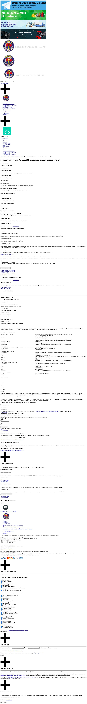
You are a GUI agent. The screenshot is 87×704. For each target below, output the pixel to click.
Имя (43, 671)
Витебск (4, 548)
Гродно (9, 548)
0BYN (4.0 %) (37, 417)
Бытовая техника (5, 598)
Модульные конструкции (7, 627)
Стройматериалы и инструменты (9, 612)
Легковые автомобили (7, 581)
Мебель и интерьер (6, 602)
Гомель (6, 548)
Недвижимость (5, 580)
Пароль (26, 647)
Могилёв (12, 548)
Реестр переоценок (7, 106)
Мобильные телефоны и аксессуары (10, 595)
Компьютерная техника (7, 596)
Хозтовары (4, 625)
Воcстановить (3, 702)
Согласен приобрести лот (6, 439)
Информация (6, 113)
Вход (7, 83)
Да (1, 429)
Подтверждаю (4, 412)
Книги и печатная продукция (8, 622)
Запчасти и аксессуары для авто (9, 604)
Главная (4, 102)
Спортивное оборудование (8, 618)
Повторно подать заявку (6, 287)
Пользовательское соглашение (9, 526)
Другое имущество (6, 585)
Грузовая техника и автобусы (8, 586)
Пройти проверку (4, 272)
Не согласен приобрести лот (18, 439)
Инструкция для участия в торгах (8, 270)
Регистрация (3, 83)
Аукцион (5, 142)
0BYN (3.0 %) (31, 417)
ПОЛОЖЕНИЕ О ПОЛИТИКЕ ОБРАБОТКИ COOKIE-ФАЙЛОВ (17, 529)
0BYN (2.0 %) (24, 417)
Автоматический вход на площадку (49, 647)
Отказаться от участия (5, 288)
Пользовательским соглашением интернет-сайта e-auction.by (14, 675)
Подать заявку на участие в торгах (8, 273)
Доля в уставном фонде (7, 589)
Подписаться (3, 631)
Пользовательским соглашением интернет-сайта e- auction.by (21, 677)
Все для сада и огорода (7, 616)
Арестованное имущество (8, 104)
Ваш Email (3, 574)
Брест (1, 548)
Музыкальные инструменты (8, 626)
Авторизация (9, 700)
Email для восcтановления (6, 697)
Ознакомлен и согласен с (10, 226)
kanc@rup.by (22, 538)
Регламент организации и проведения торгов (13, 525)
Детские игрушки (6, 617)
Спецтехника (5, 582)
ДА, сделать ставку (5, 480)
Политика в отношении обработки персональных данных (15, 528)
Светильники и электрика (7, 614)
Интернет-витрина (7, 111)
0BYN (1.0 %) (18, 417)
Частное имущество (7, 107)
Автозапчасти (5, 619)
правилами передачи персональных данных (18, 630)
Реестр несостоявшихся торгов (9, 105)
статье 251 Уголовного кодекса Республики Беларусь (47, 411)
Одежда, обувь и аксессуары (8, 605)
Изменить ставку (4, 430)
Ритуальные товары (6, 608)
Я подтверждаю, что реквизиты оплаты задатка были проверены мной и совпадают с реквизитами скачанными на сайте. (28, 263)
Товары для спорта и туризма (8, 607)
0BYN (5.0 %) (44, 417)
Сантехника (4, 611)
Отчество (59, 671)
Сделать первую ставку (6, 414)
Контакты (5, 114)
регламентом (16, 226)
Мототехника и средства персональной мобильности (13, 587)
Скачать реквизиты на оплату (7, 254)
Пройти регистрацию (5, 274)
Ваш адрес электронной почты (7, 671)
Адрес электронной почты (6, 647)
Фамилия (28, 671)
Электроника (5, 599)
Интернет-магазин (7, 109)
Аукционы (5, 522)
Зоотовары (4, 623)
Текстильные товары (6, 621)
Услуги (4, 112)
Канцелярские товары (7, 609)
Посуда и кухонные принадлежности (10, 613)
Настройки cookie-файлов (8, 531)
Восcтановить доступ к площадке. (15, 650)
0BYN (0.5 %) (12, 417)
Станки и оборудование (7, 584)
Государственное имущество (9, 108)
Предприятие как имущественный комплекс (11, 590)
